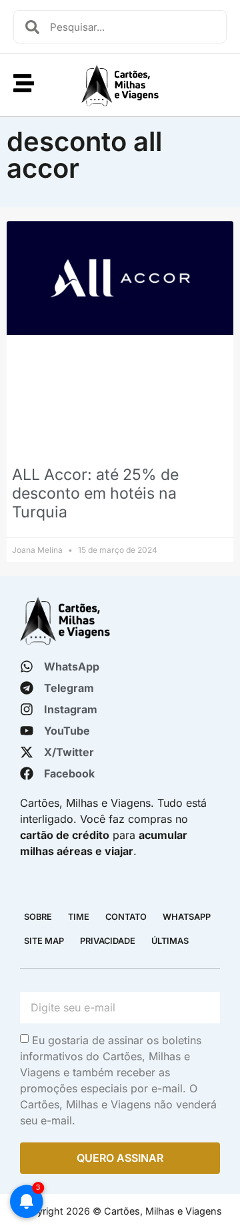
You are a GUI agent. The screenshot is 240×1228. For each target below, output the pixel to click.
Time (78, 917)
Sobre (38, 917)
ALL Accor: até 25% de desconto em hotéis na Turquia (95, 493)
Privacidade (107, 941)
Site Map (44, 941)
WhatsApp (187, 917)
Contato (126, 917)
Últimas (170, 941)
